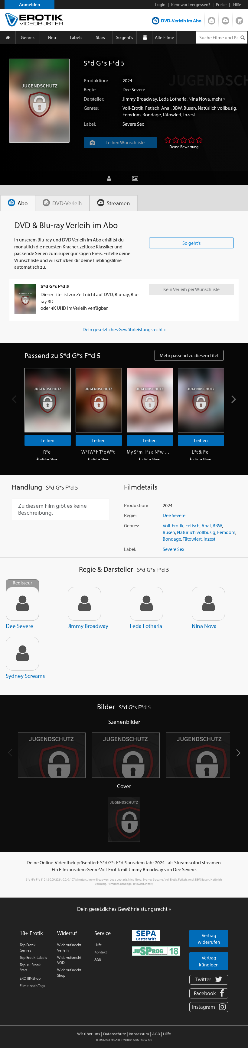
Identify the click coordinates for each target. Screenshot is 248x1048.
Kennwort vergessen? (190, 4)
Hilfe (98, 944)
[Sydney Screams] (22, 654)
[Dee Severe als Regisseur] (22, 604)
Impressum (139, 1034)
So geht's (124, 37)
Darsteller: (94, 99)
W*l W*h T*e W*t (98, 452)
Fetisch (152, 108)
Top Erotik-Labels (33, 957)
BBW (177, 108)
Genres (27, 37)
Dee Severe (133, 89)
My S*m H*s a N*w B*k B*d (149, 452)
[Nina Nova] (208, 604)
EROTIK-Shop (30, 978)
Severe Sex (133, 124)
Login (160, 4)
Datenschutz (114, 1034)
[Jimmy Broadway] (84, 604)
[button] (238, 752)
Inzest (189, 115)
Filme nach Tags (32, 985)
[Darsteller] (110, 178)
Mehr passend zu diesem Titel (189, 355)
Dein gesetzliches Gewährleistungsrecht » (124, 329)
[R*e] (47, 400)
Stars (100, 37)
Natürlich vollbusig (217, 108)
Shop (239, 19)
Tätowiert (171, 115)
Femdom (131, 115)
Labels (76, 37)
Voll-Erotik (132, 108)
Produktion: (96, 80)
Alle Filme (164, 37)
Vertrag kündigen (209, 961)
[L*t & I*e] (201, 400)
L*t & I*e (200, 452)
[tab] (17, 203)
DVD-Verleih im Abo (181, 21)
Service (102, 933)
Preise (221, 4)
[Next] (233, 399)
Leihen (47, 440)
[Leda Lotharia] (146, 604)
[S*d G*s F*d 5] (39, 101)
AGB (97, 959)
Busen (190, 108)
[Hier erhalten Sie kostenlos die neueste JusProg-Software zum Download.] (156, 950)
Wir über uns (88, 1034)
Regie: (90, 89)
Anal (166, 108)
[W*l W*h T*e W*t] (99, 400)
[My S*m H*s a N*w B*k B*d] (150, 400)
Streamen (225, 19)
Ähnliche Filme (46, 459)
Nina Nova (199, 99)
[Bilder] (136, 178)
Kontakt (100, 951)
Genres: (91, 108)
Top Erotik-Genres (28, 947)
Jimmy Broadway (139, 99)
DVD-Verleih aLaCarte (211, 19)
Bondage (151, 115)
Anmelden (29, 4)
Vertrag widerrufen (209, 938)
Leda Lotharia (173, 99)
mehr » (218, 99)
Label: (90, 124)
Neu (52, 37)
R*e (47, 452)
